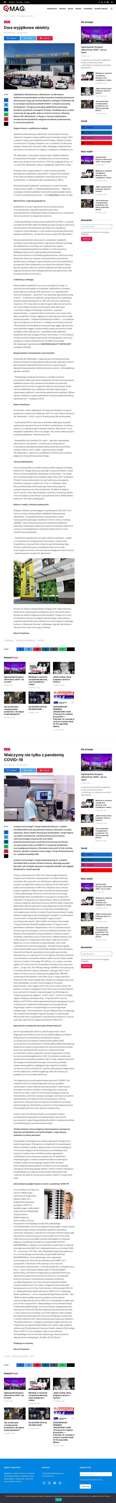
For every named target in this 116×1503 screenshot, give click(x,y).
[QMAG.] (14, 8)
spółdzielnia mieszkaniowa (25, 640)
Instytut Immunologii (19, 1356)
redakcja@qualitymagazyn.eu (53, 1473)
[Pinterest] (6, 119)
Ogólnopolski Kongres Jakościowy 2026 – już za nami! (14, 679)
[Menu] (5, 2)
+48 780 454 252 (48, 1476)
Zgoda (58, 1500)
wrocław (41, 640)
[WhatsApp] (6, 114)
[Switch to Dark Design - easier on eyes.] (111, 9)
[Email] (6, 124)
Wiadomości (52, 9)
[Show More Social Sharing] (55, 38)
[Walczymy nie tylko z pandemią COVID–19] (39, 798)
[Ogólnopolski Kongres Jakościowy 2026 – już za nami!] (15, 668)
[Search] (112, 2)
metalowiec (9, 640)
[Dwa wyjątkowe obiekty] (39, 66)
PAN (31, 1356)
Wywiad (62, 9)
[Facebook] (6, 100)
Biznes (70, 9)
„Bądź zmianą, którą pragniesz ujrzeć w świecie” (62, 679)
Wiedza (78, 9)
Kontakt (26, 2)
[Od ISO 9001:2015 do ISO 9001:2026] (39, 698)
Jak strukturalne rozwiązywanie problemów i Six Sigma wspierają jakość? (14, 710)
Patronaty (19, 2)
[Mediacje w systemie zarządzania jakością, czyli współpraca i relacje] (39, 668)
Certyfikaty (88, 9)
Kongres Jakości (101, 9)
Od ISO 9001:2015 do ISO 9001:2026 (38, 708)
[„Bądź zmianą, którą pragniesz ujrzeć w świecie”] (64, 668)
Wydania (12, 2)
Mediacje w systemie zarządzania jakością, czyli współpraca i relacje (38, 680)
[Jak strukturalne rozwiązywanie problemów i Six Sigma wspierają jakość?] (15, 698)
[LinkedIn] (6, 110)
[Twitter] (6, 105)
